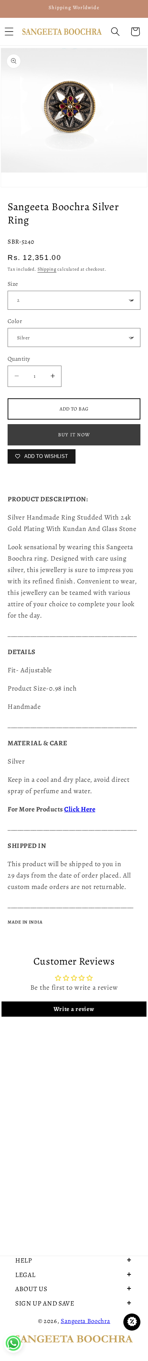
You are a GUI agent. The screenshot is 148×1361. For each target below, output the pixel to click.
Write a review (74, 1009)
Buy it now (74, 434)
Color (15, 321)
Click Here (79, 809)
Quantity (19, 359)
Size (13, 284)
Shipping (47, 269)
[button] (115, 32)
